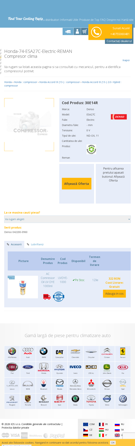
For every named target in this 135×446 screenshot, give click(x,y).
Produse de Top (89, 19)
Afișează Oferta (76, 184)
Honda (8, 82)
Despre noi (113, 19)
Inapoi (126, 60)
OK (113, 442)
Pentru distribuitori (47, 19)
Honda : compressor (25, 82)
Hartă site (127, 19)
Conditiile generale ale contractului (40, 424)
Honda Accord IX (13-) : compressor (59, 82)
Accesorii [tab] (16, 244)
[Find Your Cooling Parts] (25, 8)
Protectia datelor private (15, 427)
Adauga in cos (114, 294)
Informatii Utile (69, 19)
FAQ (103, 19)
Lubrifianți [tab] (37, 244)
